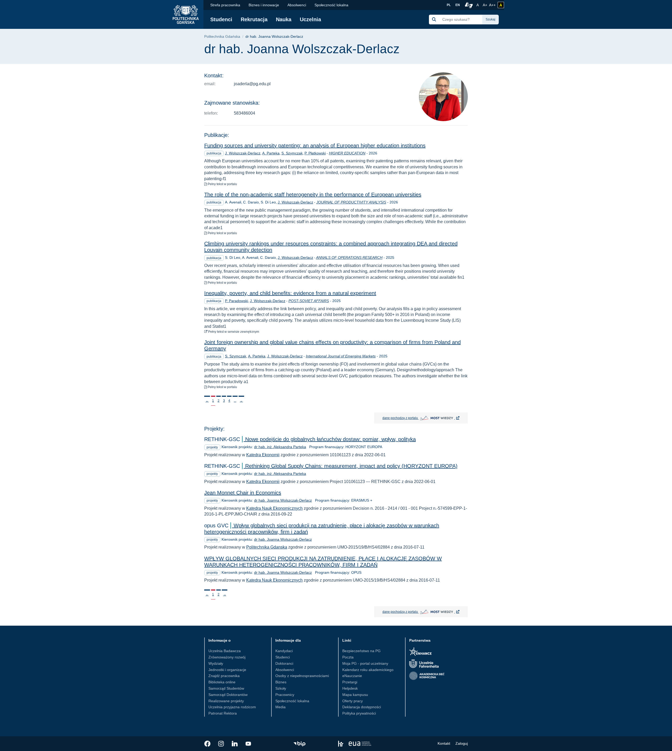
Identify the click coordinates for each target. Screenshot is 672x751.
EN (457, 5)
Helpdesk (350, 688)
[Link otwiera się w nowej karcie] (207, 744)
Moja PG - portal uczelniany (365, 663)
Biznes (280, 682)
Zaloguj (461, 743)
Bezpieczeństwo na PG (361, 651)
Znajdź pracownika (224, 676)
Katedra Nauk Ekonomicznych (274, 508)
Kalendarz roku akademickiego (367, 670)
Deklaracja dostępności (361, 707)
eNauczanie (352, 676)
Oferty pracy (352, 701)
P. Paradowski (236, 301)
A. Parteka (271, 153)
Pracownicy (284, 695)
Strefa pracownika (225, 5)
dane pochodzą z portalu (425, 418)
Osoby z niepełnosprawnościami (302, 676)
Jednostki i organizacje (227, 670)
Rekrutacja (254, 19)
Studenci (221, 19)
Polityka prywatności (359, 713)
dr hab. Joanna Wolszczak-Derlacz (283, 500)
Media (280, 707)
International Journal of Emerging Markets (341, 356)
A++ (492, 5)
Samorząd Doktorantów (228, 695)
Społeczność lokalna (331, 5)
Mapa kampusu (355, 695)
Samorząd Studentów (226, 688)
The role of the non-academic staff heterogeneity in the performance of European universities (312, 194)
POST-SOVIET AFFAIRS (308, 301)
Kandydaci (284, 651)
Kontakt (444, 743)
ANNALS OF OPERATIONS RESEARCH (349, 257)
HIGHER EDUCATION (347, 153)
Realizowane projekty (226, 701)
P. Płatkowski (315, 153)
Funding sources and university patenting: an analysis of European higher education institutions (315, 145)
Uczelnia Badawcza (224, 651)
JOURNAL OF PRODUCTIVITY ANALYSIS (351, 202)
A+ (485, 5)
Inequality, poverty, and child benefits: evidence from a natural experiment (290, 293)
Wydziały (215, 663)
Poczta (348, 657)
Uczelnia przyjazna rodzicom (232, 707)
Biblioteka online (221, 682)
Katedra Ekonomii (263, 455)
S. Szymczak (292, 153)
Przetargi (349, 682)
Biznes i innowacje (264, 5)
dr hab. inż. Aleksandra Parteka (280, 447)
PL (449, 5)
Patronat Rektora (222, 713)
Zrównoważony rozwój (226, 657)
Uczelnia (310, 19)
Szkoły (280, 688)
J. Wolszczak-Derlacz (242, 153)
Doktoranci (284, 663)
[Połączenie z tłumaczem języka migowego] (468, 5)
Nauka (283, 19)
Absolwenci (296, 5)
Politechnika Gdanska (266, 547)
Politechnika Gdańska (222, 37)
